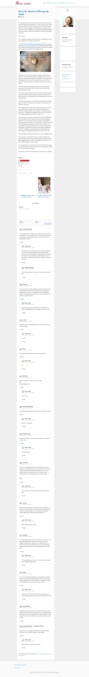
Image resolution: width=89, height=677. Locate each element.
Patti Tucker (21, 162)
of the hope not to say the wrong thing (27, 45)
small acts (30, 173)
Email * (37, 222)
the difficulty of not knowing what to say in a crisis (39, 44)
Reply (21, 242)
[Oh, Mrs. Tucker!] (23, 3)
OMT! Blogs (20, 165)
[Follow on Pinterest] (67, 10)
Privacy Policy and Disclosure (20, 665)
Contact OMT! (17, 667)
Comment (20, 207)
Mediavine (57, 672)
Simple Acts (25, 173)
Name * (21, 221)
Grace (20, 173)
